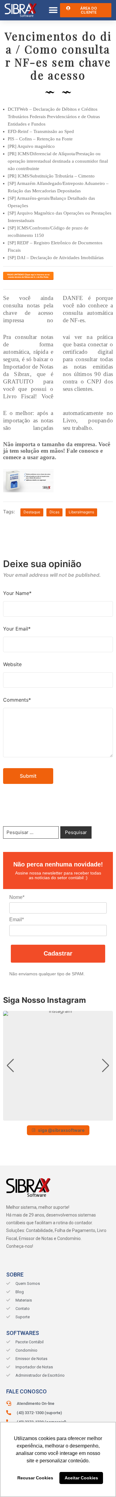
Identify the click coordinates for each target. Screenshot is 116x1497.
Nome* (16, 897)
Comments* (17, 700)
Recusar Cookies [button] (35, 1477)
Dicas (54, 512)
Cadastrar (58, 953)
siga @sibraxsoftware (61, 1130)
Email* (16, 919)
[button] (53, 10)
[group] (58, 1066)
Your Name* (17, 593)
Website (12, 664)
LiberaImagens (81, 512)
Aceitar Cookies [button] (81, 1477)
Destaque (32, 512)
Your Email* (17, 629)
